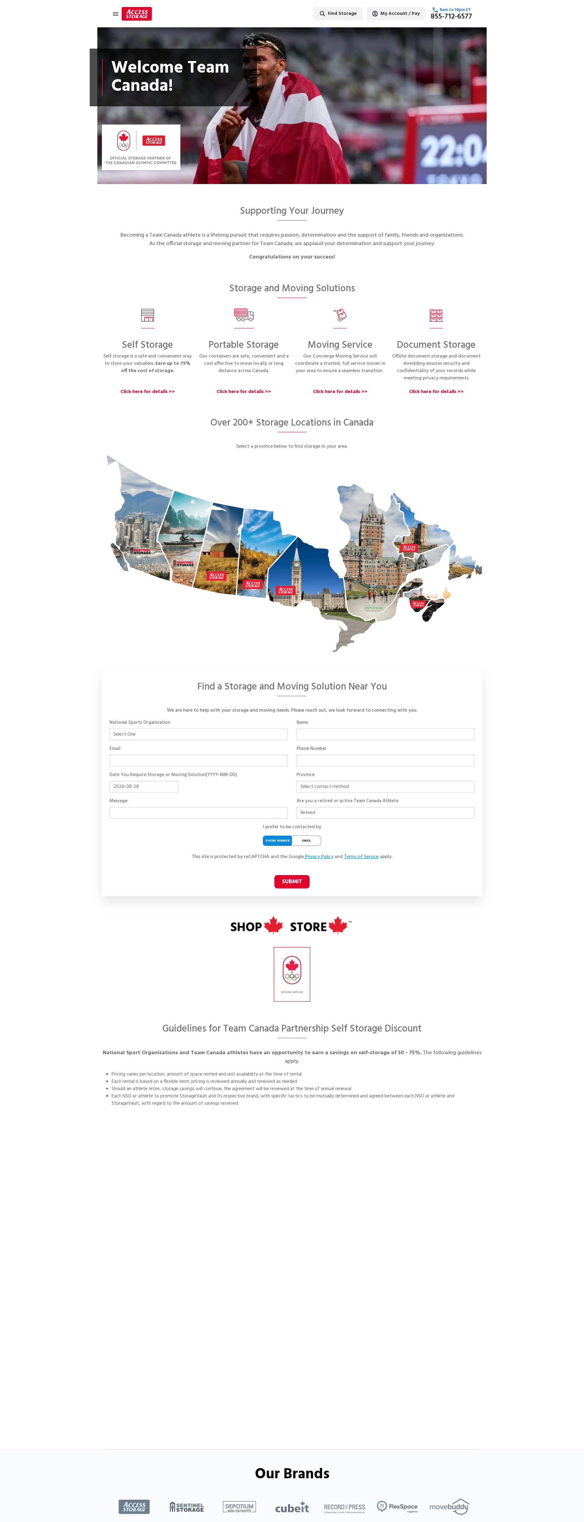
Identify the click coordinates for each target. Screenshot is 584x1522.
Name (302, 722)
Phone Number (312, 748)
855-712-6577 (451, 16)
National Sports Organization (139, 722)
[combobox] (318, 13)
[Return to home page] (137, 14)
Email (114, 748)
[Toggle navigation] (115, 14)
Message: (118, 801)
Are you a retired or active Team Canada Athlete (347, 801)
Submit (292, 881)
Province (306, 774)
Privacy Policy (319, 857)
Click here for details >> (147, 392)
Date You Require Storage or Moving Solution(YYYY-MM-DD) (173, 774)
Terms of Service (361, 857)
